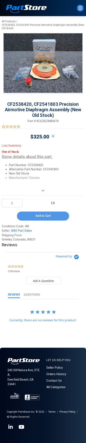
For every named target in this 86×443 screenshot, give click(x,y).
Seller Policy (54, 367)
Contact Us (54, 380)
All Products (9, 21)
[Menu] (80, 8)
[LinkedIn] (11, 427)
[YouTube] (22, 427)
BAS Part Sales (21, 230)
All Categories (56, 387)
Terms (52, 411)
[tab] (43, 280)
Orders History (56, 374)
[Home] (26, 9)
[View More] (43, 190)
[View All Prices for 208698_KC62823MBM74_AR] (53, 136)
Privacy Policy (67, 411)
